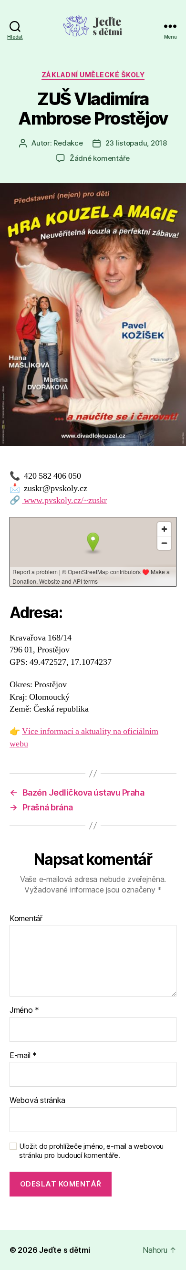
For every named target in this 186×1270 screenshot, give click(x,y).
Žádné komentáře (100, 158)
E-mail (23, 1055)
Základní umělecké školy (93, 75)
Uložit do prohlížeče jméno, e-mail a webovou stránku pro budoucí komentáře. (91, 1151)
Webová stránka (37, 1100)
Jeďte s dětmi (64, 1250)
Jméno (24, 1010)
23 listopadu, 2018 (136, 142)
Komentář (26, 918)
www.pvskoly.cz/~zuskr (64, 500)
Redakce (68, 142)
